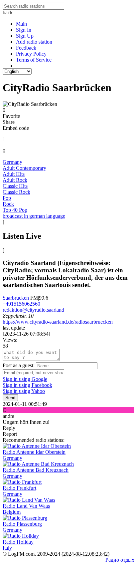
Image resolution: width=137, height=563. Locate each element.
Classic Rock (16, 192)
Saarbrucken (16, 298)
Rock (8, 204)
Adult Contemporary (24, 168)
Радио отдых (119, 560)
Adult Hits (14, 174)
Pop (7, 198)
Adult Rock (15, 180)
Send (10, 397)
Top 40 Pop (15, 210)
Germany (12, 162)
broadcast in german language (34, 216)
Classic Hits (15, 186)
